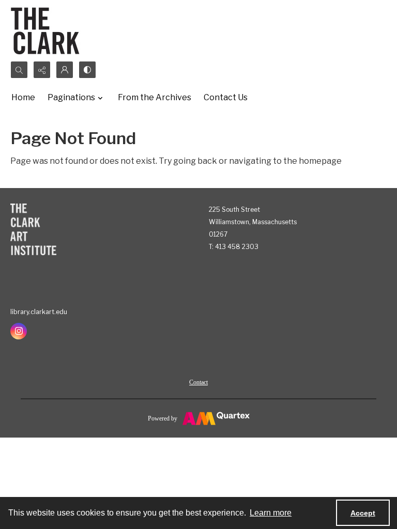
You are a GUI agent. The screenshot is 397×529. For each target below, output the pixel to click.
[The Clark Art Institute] (33, 229)
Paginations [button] (71, 97)
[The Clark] (46, 30)
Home (23, 97)
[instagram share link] (18, 331)
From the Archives (154, 97)
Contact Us (226, 97)
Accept (362, 513)
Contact (198, 382)
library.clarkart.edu (38, 312)
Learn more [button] (271, 512)
